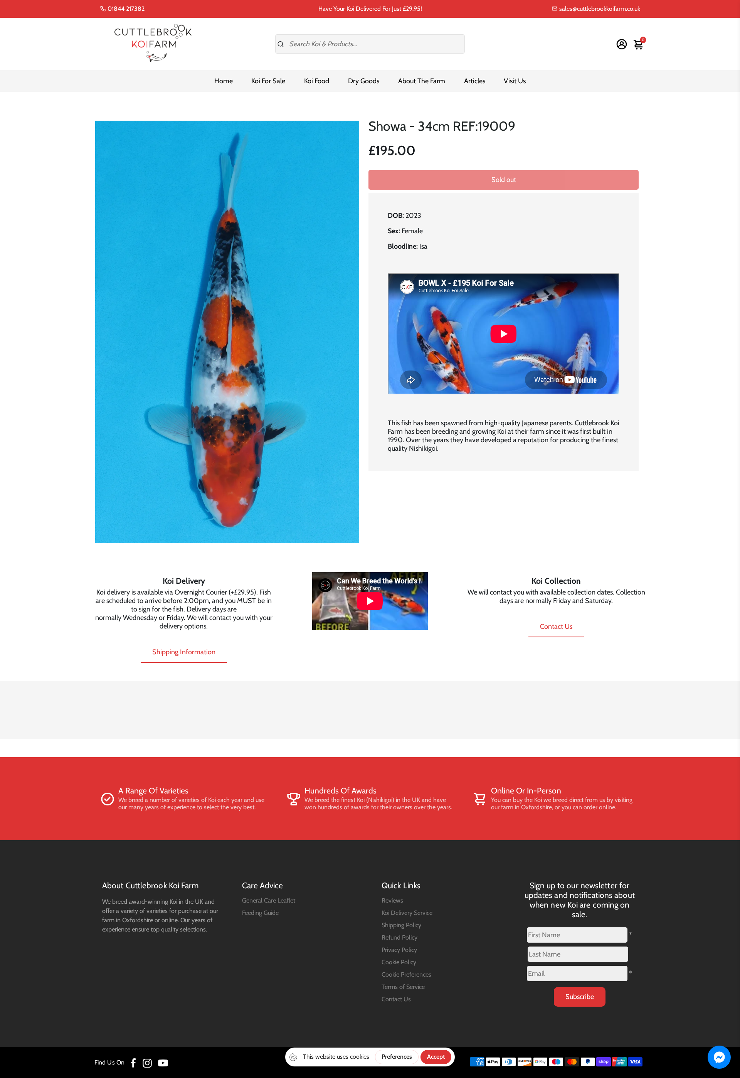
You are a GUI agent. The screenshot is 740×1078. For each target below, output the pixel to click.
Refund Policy (399, 937)
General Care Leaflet (268, 900)
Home (223, 81)
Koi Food (316, 81)
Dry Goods (363, 81)
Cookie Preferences (406, 974)
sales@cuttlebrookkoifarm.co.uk (599, 8)
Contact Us (556, 626)
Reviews (392, 900)
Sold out (503, 179)
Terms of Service (403, 986)
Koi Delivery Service (407, 912)
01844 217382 (125, 8)
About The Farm (421, 81)
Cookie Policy (399, 962)
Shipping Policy (401, 925)
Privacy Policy (399, 949)
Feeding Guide (260, 912)
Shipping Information (183, 652)
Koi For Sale (268, 81)
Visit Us (515, 81)
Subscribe (579, 996)
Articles (474, 81)
